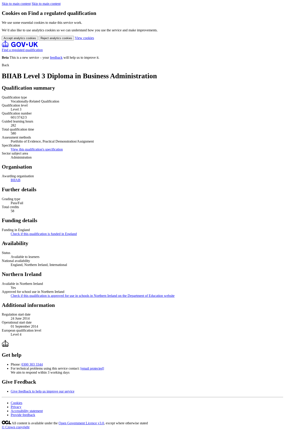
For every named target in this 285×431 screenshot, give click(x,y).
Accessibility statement (27, 411)
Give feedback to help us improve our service (42, 391)
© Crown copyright (15, 427)
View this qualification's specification (37, 149)
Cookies (16, 403)
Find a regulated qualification (22, 50)
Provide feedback (23, 415)
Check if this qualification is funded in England (44, 234)
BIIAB (15, 180)
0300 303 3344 (32, 364)
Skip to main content (16, 4)
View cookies (84, 38)
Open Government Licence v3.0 (81, 423)
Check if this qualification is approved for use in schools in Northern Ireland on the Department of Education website (93, 296)
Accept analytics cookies (20, 38)
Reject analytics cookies (56, 38)
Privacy (16, 407)
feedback (56, 57)
